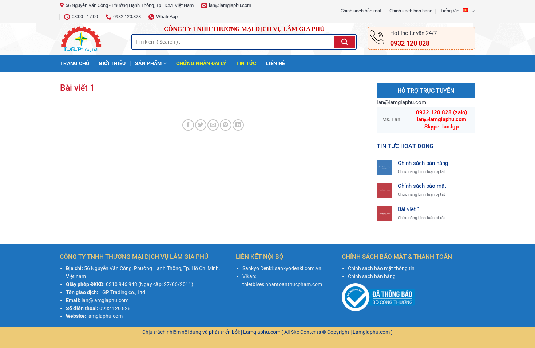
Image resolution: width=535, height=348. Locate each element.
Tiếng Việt (450, 10)
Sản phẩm (148, 63)
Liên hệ (275, 63)
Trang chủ (74, 63)
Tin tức (246, 63)
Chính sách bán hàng (410, 10)
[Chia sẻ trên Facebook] (188, 125)
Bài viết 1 (409, 209)
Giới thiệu (112, 63)
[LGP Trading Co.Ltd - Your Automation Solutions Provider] (90, 39)
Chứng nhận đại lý (201, 63)
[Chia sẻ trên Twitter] (200, 125)
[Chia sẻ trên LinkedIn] (238, 125)
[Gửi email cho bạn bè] (213, 125)
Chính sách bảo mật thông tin (381, 268)
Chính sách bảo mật (361, 10)
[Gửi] (344, 42)
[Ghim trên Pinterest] (225, 125)
